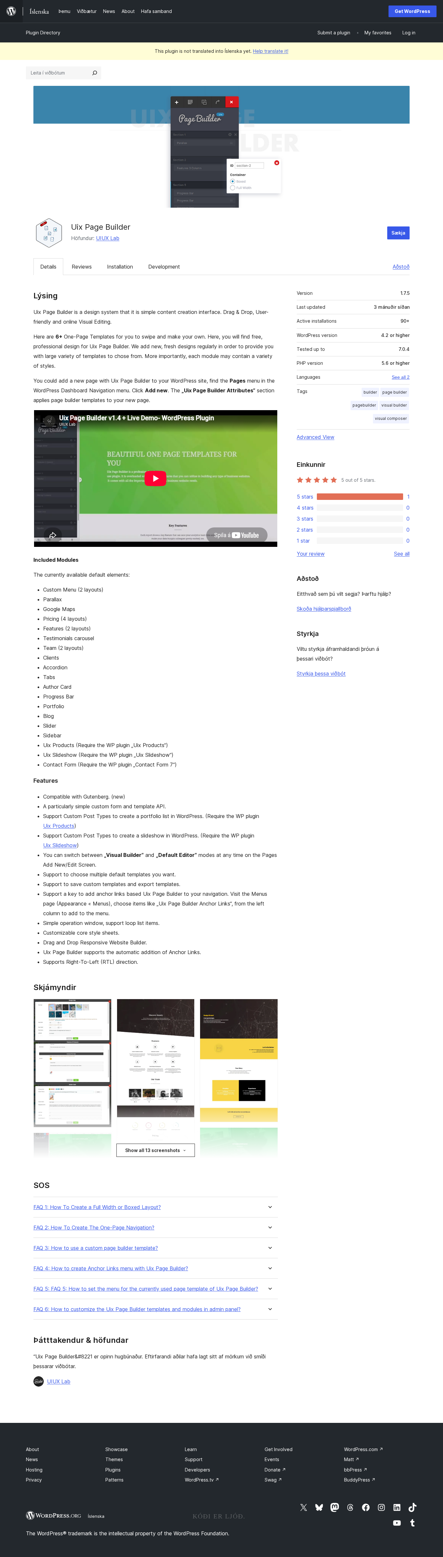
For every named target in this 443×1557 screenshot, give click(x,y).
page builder (394, 392)
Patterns (114, 1479)
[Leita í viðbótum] (94, 72)
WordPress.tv (202, 1479)
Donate (275, 1469)
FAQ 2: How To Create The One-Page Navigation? (93, 1228)
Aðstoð (401, 266)
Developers (197, 1469)
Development (164, 266)
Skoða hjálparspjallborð (324, 609)
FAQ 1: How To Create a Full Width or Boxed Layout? (97, 1207)
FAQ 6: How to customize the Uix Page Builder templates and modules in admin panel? (137, 1309)
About (32, 1449)
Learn (191, 1449)
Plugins (113, 1469)
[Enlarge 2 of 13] (103, 1141)
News (32, 1459)
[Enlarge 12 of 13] (269, 1136)
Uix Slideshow (60, 845)
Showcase (116, 1449)
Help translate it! (270, 51)
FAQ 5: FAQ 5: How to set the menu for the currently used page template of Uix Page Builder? (145, 1289)
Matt (351, 1459)
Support (193, 1459)
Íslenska (96, 1516)
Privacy (34, 1479)
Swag (273, 1479)
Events (272, 1459)
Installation (120, 266)
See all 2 (401, 377)
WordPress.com (363, 1449)
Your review (311, 553)
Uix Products (58, 826)
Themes (114, 1459)
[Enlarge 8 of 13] (186, 1007)
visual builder (394, 405)
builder (370, 392)
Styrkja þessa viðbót (321, 673)
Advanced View (315, 437)
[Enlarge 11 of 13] (269, 1007)
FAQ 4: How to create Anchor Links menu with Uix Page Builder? (110, 1268)
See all (402, 553)
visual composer (391, 418)
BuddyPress (360, 1479)
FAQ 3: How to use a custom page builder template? (95, 1248)
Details (48, 266)
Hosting (34, 1469)
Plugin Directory (43, 32)
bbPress (355, 1469)
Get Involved (279, 1449)
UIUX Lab (107, 238)
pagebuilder (364, 405)
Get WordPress (412, 11)
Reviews (82, 266)
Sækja (398, 233)
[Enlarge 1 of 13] (103, 1007)
